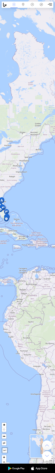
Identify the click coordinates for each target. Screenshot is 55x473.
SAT (5, 450)
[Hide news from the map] (4, 443)
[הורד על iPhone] (39, 469)
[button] (6, 219)
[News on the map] (5, 5)
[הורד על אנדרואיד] (16, 469)
